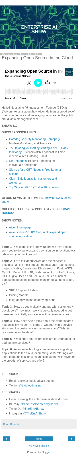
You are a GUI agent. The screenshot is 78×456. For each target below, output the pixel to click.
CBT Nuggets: (18, 160)
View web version (39, 445)
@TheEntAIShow (33, 408)
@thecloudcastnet (30, 385)
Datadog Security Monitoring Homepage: (35, 139)
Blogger (46, 452)
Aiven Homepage (20, 227)
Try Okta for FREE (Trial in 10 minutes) (34, 187)
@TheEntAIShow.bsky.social (39, 404)
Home (39, 439)
